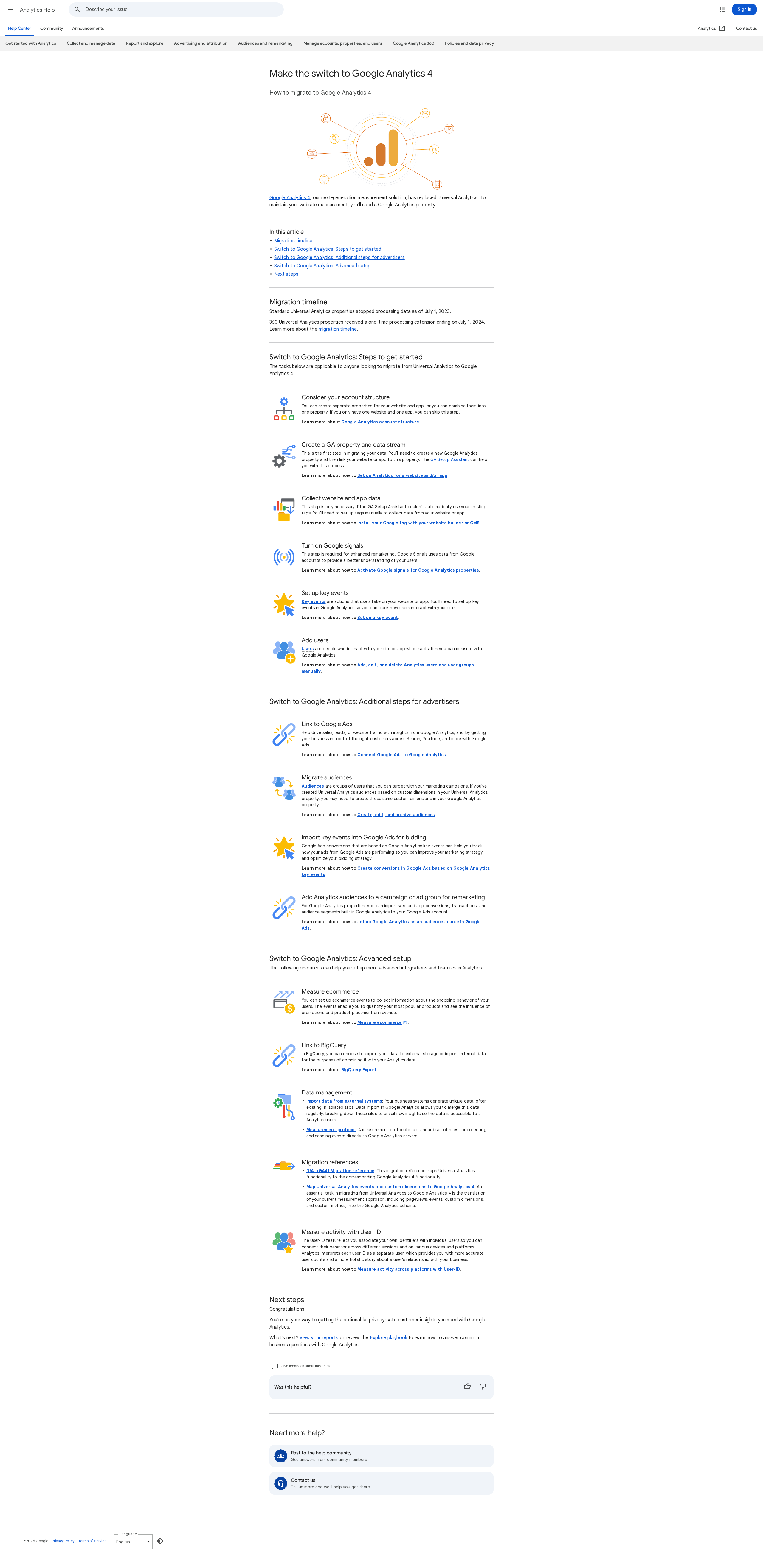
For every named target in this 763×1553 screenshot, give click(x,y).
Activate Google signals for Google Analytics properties (418, 570)
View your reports (319, 1338)
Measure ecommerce (379, 1022)
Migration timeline (293, 241)
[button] (11, 9)
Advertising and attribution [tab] (200, 43)
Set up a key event (377, 617)
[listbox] (133, 1541)
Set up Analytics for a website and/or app (402, 475)
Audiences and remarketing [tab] (265, 43)
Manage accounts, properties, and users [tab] (342, 43)
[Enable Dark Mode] (160, 1541)
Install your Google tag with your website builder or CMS (418, 523)
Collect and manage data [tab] (91, 43)
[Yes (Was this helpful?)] (467, 1387)
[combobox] (184, 9)
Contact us (746, 28)
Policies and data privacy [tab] (469, 43)
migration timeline (338, 329)
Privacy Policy (63, 1541)
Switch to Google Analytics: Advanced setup (322, 266)
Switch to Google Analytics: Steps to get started (327, 249)
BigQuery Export (358, 1069)
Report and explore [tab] (144, 43)
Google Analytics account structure (380, 422)
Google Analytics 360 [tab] (413, 43)
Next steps (286, 274)
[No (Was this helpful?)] (483, 1387)
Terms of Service (92, 1541)
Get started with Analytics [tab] (30, 43)
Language (128, 1534)
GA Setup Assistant (449, 459)
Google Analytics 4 (289, 198)
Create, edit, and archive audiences (396, 814)
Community (51, 28)
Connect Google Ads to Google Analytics (401, 754)
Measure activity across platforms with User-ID (408, 1269)
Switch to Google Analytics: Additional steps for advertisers (339, 258)
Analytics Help (37, 10)
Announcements (88, 28)
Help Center (19, 28)
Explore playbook (388, 1338)
